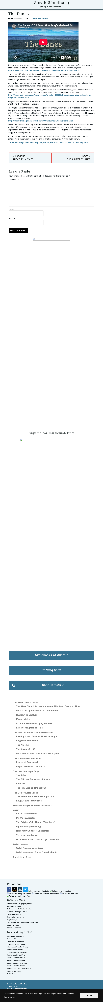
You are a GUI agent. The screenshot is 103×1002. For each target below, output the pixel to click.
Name (12, 209)
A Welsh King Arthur (14, 906)
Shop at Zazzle (53, 685)
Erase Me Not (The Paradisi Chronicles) (32, 805)
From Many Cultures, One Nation (32, 830)
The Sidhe (21, 775)
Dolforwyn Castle (13, 925)
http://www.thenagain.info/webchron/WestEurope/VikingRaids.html (40, 120)
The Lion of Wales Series (25, 792)
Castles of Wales (13, 939)
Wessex (63, 142)
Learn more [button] (9, 997)
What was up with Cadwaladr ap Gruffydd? (37, 753)
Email (12, 218)
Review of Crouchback (27, 762)
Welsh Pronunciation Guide (29, 848)
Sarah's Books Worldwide (16, 960)
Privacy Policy (12, 986)
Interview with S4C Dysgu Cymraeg (19, 904)
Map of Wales (23, 719)
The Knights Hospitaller (15, 917)
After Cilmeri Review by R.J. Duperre (34, 723)
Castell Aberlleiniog (14, 914)
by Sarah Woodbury (20, 984)
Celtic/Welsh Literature (15, 941)
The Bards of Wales (14, 928)
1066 (12, 142)
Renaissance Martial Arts (16, 955)
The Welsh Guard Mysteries (27, 758)
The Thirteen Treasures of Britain (33, 779)
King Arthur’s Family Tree (29, 800)
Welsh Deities (12, 974)
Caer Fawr (21, 783)
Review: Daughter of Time (29, 727)
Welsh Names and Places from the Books (36, 852)
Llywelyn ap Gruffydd (26, 714)
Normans (54, 142)
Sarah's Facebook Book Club (17, 963)
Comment (14, 179)
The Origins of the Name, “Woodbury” (35, 822)
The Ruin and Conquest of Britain (19, 968)
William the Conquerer (78, 142)
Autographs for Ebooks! (15, 936)
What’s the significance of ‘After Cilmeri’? (37, 710)
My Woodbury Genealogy (28, 826)
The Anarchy (22, 745)
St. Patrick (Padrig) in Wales (17, 912)
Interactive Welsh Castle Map (17, 947)
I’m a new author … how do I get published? (38, 839)
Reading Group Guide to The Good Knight (37, 736)
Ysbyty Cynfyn (12, 920)
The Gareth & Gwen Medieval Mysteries (33, 732)
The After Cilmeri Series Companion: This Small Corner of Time (48, 706)
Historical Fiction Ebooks (16, 944)
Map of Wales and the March (30, 766)
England (38, 142)
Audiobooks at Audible (51, 655)
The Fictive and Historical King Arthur (35, 796)
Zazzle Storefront (22, 857)
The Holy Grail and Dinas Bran (31, 787)
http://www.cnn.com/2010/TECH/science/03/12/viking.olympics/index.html (43, 70)
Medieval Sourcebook (15, 949)
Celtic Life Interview (26, 813)
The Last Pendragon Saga (26, 771)
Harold (46, 142)
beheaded (29, 142)
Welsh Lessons (20, 844)
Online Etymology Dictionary (17, 952)
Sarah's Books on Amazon (16, 958)
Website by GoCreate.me (17, 988)
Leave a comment (40, 18)
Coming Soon (51, 670)
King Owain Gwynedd (27, 740)
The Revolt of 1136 (25, 749)
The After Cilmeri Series (25, 702)
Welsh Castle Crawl (14, 971)
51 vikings (19, 142)
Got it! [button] (89, 995)
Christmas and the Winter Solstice (19, 909)
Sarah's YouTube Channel (16, 966)
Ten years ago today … (27, 835)
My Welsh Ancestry (25, 818)
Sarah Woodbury (51, 3)
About (16, 810)
